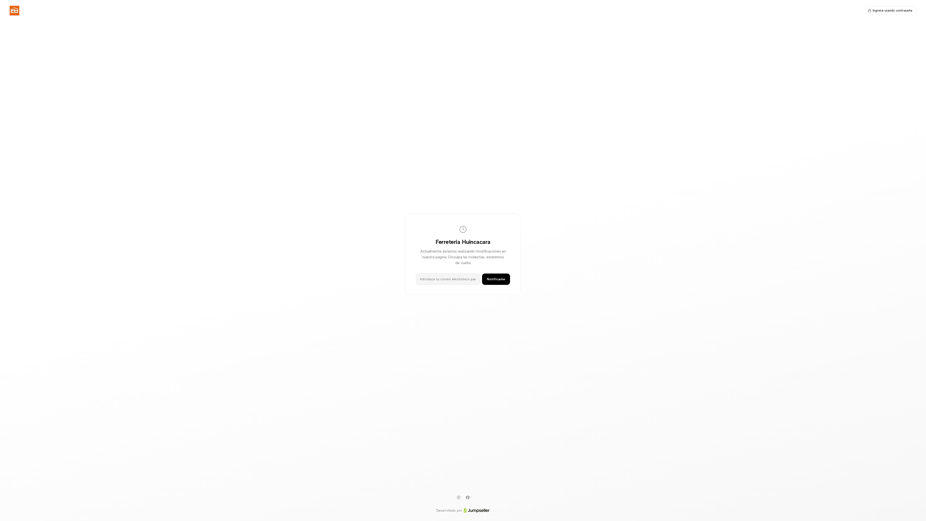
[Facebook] (467, 497)
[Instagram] (458, 497)
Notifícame (496, 279)
